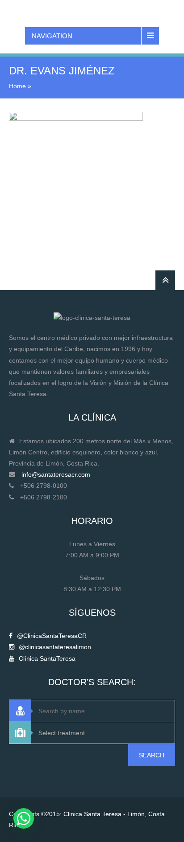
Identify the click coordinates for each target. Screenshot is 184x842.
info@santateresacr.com (55, 474)
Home (17, 86)
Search (151, 755)
